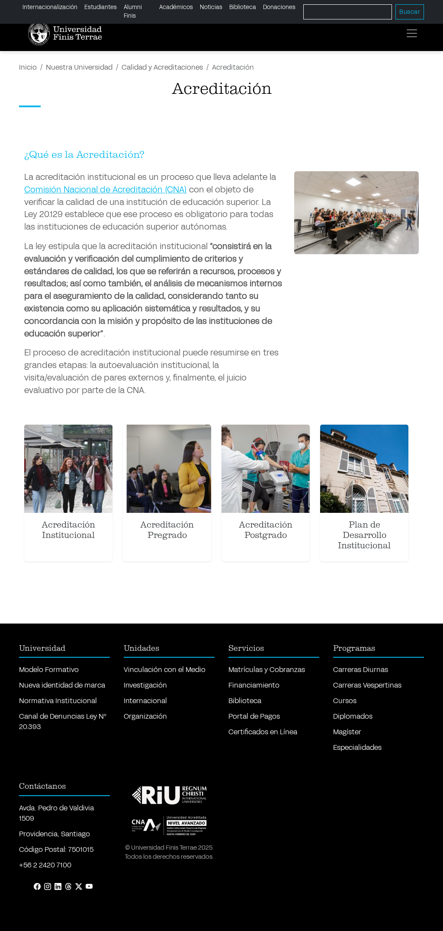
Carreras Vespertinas (367, 685)
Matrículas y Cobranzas (266, 670)
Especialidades (357, 747)
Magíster (347, 732)
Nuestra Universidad (79, 67)
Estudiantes (100, 7)
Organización (145, 716)
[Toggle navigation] (412, 33)
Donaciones (279, 7)
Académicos (176, 7)
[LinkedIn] (58, 887)
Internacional (145, 701)
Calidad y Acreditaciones (162, 67)
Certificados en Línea (262, 732)
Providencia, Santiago (54, 834)
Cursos (344, 701)
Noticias (211, 7)
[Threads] (68, 887)
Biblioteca (242, 7)
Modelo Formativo (49, 670)
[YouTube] (89, 887)
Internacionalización (49, 7)
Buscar (409, 12)
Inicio (28, 67)
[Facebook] (37, 887)
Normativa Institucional (58, 701)
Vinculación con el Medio (164, 670)
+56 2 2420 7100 (45, 865)
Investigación (145, 685)
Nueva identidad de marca (62, 685)
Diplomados (352, 716)
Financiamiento (253, 685)
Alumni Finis (133, 11)
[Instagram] (47, 887)
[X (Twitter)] (78, 887)
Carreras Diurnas (360, 670)
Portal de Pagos (254, 716)
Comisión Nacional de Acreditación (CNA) (105, 189)
